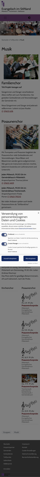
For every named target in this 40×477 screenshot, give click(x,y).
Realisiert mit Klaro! (33, 263)
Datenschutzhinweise (26, 228)
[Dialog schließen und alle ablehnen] (38, 211)
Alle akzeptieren (31, 259)
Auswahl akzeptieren (10, 259)
